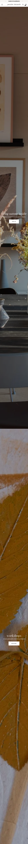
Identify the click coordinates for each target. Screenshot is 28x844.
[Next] (22, 1)
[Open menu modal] (2, 4)
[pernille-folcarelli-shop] (14, 5)
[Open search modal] (22, 4)
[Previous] (5, 1)
